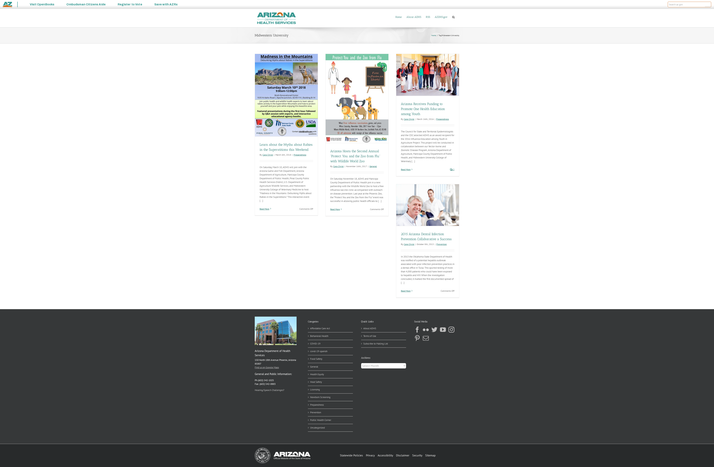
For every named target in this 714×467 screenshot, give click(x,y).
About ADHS (369, 328)
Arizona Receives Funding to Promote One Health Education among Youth (423, 109)
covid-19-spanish (318, 351)
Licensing (315, 389)
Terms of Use (369, 336)
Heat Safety (316, 382)
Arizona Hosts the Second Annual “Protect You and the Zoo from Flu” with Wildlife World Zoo (355, 156)
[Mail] (426, 338)
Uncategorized (317, 427)
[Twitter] (434, 330)
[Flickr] (426, 330)
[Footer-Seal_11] (283, 448)
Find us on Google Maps (267, 367)
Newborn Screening (320, 397)
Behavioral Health (319, 336)
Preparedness (300, 154)
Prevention (441, 244)
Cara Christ (268, 154)
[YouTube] (443, 330)
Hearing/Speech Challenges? (269, 390)
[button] (708, 4)
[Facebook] (417, 330)
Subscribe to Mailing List (375, 343)
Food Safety (316, 358)
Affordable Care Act (320, 328)
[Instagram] (451, 330)
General (373, 166)
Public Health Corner (320, 420)
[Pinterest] (417, 338)
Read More (264, 208)
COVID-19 (315, 343)
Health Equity (317, 374)
